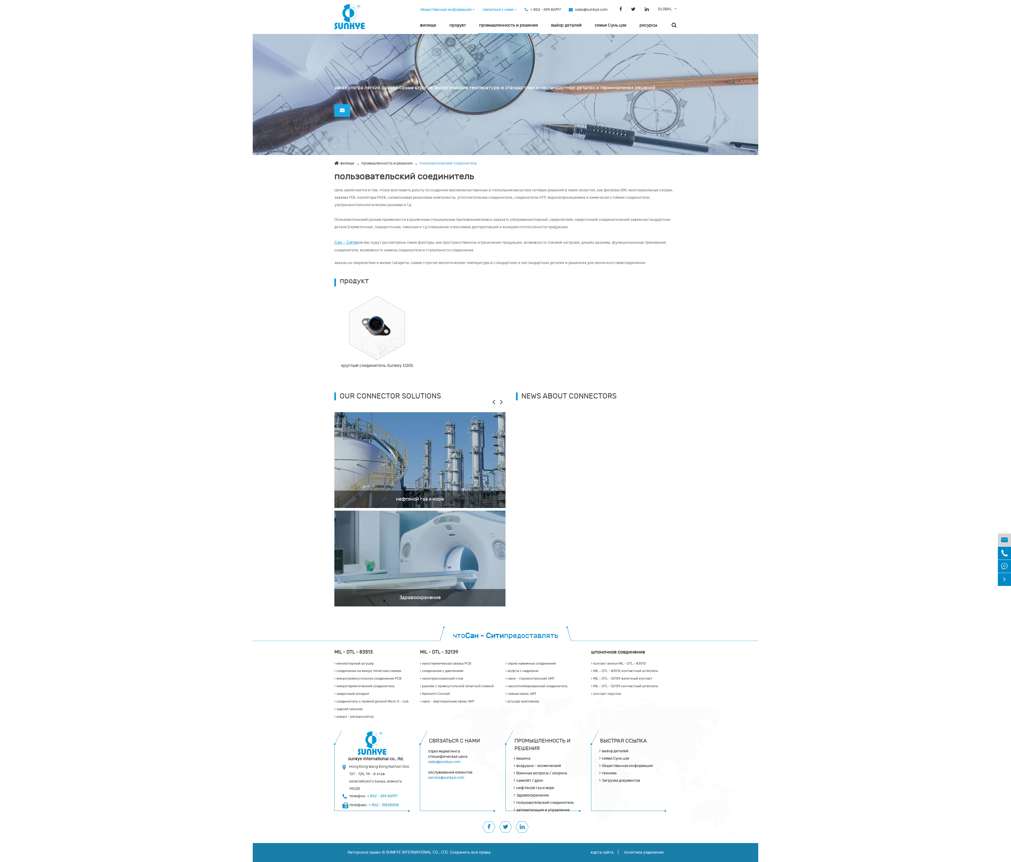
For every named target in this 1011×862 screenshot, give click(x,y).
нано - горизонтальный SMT (530, 678)
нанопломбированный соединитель (537, 686)
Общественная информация (446, 9)
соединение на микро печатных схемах (368, 671)
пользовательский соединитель (448, 163)
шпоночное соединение (618, 652)
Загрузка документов (621, 780)
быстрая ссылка (623, 741)
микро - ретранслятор (355, 717)
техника (609, 773)
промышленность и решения (508, 25)
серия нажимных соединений (531, 663)
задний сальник (349, 709)
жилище (428, 25)
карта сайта (602, 852)
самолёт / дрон (529, 780)
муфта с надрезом (522, 671)
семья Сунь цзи (610, 25)
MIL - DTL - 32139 (439, 652)
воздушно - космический (538, 766)
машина (523, 758)
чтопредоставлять (505, 635)
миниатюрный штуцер (355, 663)
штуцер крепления (523, 701)
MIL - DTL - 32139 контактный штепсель (625, 686)
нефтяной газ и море (420, 499)
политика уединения (643, 852)
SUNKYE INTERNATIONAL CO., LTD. (417, 852)
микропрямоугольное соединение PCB (369, 678)
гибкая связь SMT (521, 694)
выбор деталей (566, 25)
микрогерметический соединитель (365, 686)
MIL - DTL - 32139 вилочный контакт (622, 678)
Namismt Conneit (435, 694)
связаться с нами (498, 9)
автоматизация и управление (543, 810)
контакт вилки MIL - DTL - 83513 (619, 663)
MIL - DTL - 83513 (353, 652)
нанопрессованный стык (442, 678)
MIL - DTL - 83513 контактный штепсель (625, 671)
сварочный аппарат (352, 694)
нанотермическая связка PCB (446, 663)
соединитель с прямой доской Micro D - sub (372, 701)
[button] (501, 402)
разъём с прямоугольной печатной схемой (457, 686)
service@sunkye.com (446, 777)
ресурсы (648, 25)
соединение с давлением (442, 671)
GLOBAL (665, 9)
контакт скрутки (606, 694)
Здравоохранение (420, 597)
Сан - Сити (345, 242)
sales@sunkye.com (591, 9)
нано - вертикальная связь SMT (447, 701)
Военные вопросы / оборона (541, 773)
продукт (457, 25)
